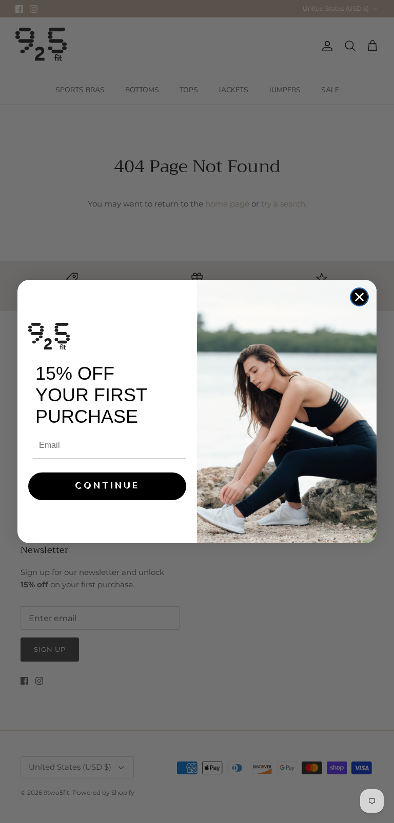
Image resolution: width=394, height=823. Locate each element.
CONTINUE (107, 486)
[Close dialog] (359, 297)
